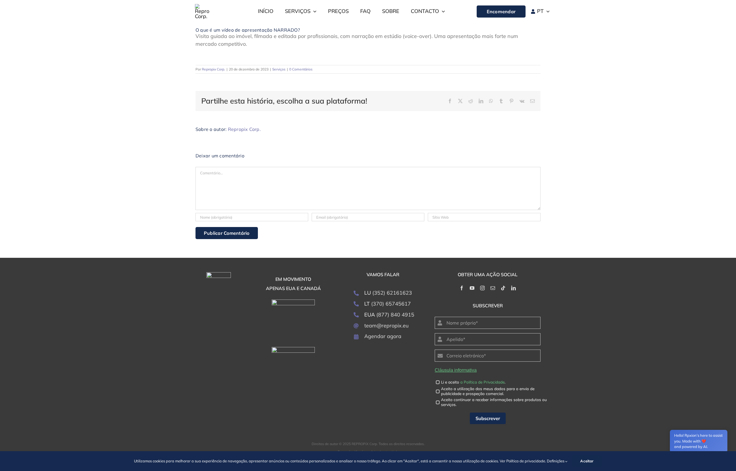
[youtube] (472, 288)
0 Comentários (301, 69)
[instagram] (482, 288)
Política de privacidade (525, 461)
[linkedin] (513, 288)
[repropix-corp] (218, 274)
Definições (556, 461)
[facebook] (461, 288)
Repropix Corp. (213, 69)
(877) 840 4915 (395, 314)
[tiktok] (503, 288)
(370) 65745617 (391, 303)
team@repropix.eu (386, 325)
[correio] (492, 288)
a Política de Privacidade (482, 382)
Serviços (278, 69)
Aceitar (586, 461)
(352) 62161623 (392, 292)
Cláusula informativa (456, 370)
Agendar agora (382, 336)
